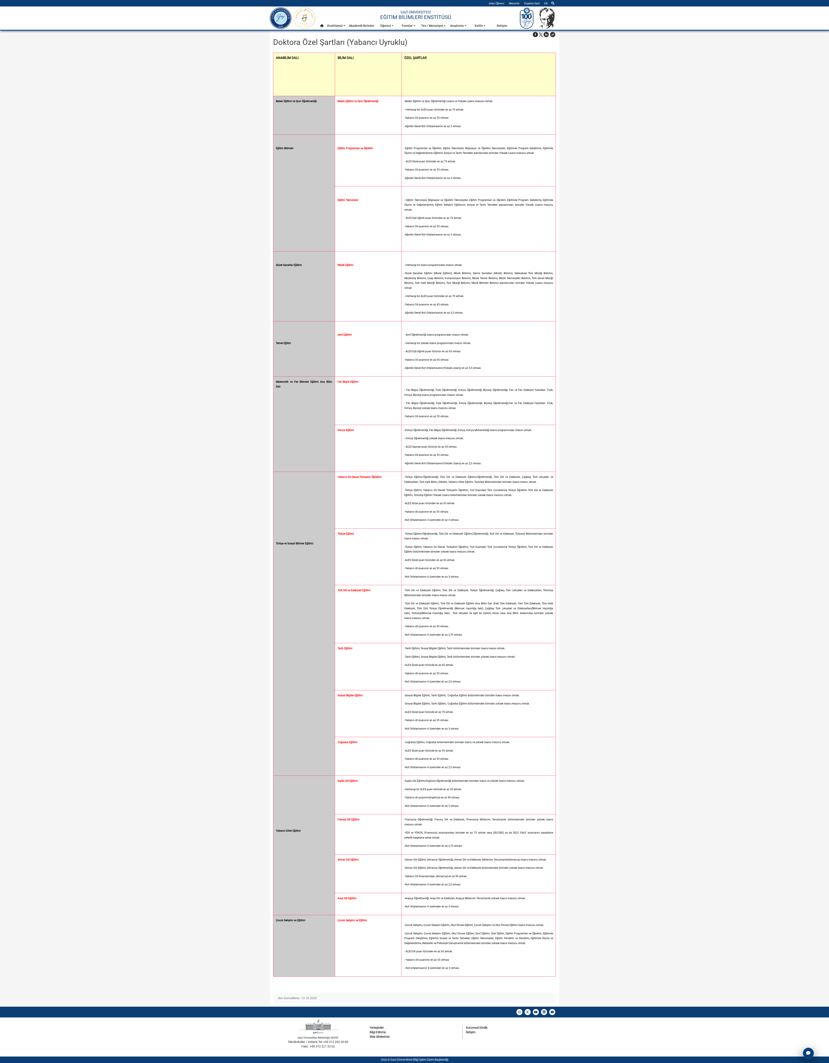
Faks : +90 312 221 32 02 (318, 1046)
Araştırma (457, 25)
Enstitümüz (335, 25)
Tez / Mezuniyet (432, 25)
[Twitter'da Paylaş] (541, 34)
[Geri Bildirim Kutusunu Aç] (808, 1053)
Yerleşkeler (377, 1027)
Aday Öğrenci (496, 3)
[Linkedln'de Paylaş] (546, 34)
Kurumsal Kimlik (476, 1027)
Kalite (479, 25)
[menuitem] (321, 27)
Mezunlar (514, 3)
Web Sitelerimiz (380, 1036)
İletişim (502, 25)
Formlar (407, 25)
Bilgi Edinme (378, 1032)
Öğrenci (385, 25)
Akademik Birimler (361, 25)
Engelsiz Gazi (532, 3)
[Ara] (553, 3)
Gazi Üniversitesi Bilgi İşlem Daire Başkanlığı (419, 1059)
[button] (321, 26)
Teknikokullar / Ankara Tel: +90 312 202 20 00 (318, 1042)
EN (547, 3)
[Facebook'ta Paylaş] (535, 34)
